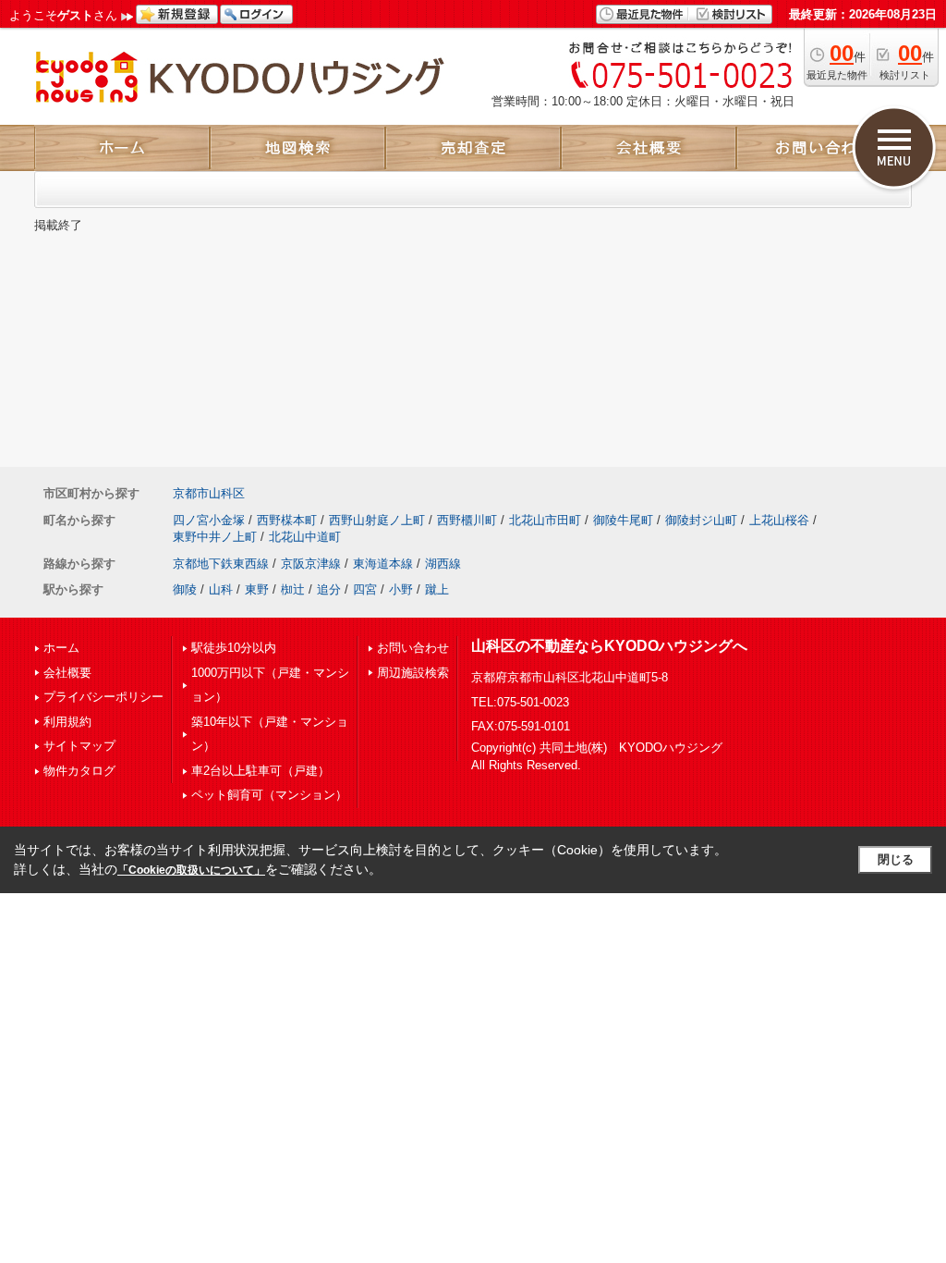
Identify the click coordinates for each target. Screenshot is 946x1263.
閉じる (896, 859)
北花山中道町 (305, 537)
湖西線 (443, 563)
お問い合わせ (413, 648)
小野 (401, 589)
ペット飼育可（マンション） (269, 795)
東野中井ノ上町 (215, 537)
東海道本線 (383, 563)
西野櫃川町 (467, 520)
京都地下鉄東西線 (221, 563)
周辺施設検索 (413, 673)
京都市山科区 (209, 493)
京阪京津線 (311, 563)
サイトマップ (79, 746)
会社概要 (67, 673)
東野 (257, 589)
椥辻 (293, 589)
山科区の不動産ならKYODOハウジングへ (609, 646)
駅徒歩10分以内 (233, 648)
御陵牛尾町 (623, 520)
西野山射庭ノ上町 (377, 520)
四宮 (365, 589)
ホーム (61, 648)
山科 (221, 589)
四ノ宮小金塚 (209, 520)
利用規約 (67, 722)
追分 (329, 589)
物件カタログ (79, 771)
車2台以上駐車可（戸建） (260, 771)
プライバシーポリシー (103, 697)
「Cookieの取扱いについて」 (191, 870)
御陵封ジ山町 (701, 520)
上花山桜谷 (779, 520)
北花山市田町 (545, 520)
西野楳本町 (287, 520)
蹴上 (437, 589)
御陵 (185, 589)
